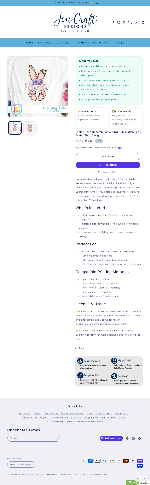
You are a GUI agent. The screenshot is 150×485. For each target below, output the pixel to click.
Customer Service (59, 418)
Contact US (25, 413)
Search (37, 413)
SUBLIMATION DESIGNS (95, 42)
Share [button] (82, 348)
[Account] (136, 22)
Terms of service (81, 474)
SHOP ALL (44, 43)
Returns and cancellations (89, 422)
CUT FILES (64, 42)
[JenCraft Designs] (75, 22)
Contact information (98, 474)
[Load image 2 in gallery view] (30, 128)
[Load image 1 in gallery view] (15, 128)
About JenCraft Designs (35, 418)
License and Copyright (72, 413)
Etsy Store (75, 418)
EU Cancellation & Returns (60, 422)
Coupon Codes (51, 413)
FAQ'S (120, 43)
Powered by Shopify (37, 474)
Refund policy (122, 413)
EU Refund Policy (116, 418)
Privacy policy (66, 474)
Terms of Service (103, 413)
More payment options (107, 172)
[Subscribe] (56, 438)
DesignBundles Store (94, 418)
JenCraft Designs (21, 474)
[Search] (130, 22)
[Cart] (143, 22)
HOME (29, 43)
